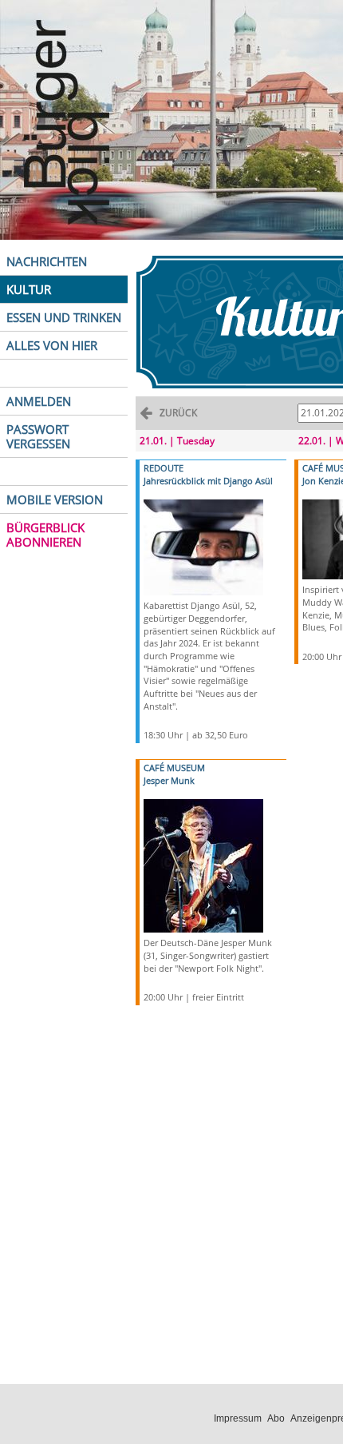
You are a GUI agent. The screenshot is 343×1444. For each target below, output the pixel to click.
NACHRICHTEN (46, 261)
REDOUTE (163, 468)
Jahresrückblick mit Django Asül (208, 481)
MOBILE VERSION (54, 499)
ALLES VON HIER (51, 345)
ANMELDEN (38, 401)
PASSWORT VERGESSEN (38, 436)
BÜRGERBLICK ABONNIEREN (45, 534)
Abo (276, 1418)
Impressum (238, 1418)
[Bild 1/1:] (203, 546)
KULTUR (28, 289)
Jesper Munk (169, 780)
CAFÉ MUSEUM (174, 768)
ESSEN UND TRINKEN (63, 317)
